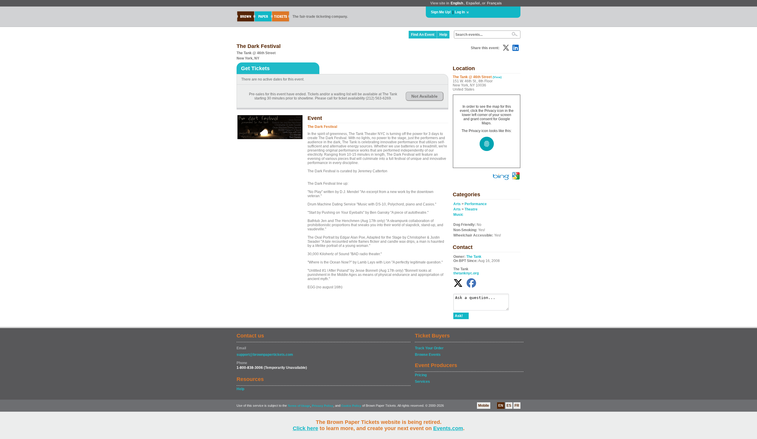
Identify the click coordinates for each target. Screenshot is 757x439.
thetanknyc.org (466, 273)
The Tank (473, 257)
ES (509, 405)
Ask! (459, 316)
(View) (497, 77)
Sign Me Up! (441, 12)
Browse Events (428, 355)
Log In (460, 12)
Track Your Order (429, 348)
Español (473, 3)
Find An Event (422, 35)
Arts (457, 204)
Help (443, 35)
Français (494, 3)
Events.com (448, 428)
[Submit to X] (506, 48)
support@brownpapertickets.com (265, 355)
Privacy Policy (322, 405)
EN (500, 405)
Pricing (421, 375)
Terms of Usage (299, 405)
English (457, 3)
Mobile (483, 405)
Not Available (424, 96)
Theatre (471, 209)
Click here (305, 428)
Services (422, 381)
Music (458, 215)
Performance (476, 204)
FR (517, 405)
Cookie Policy (351, 405)
